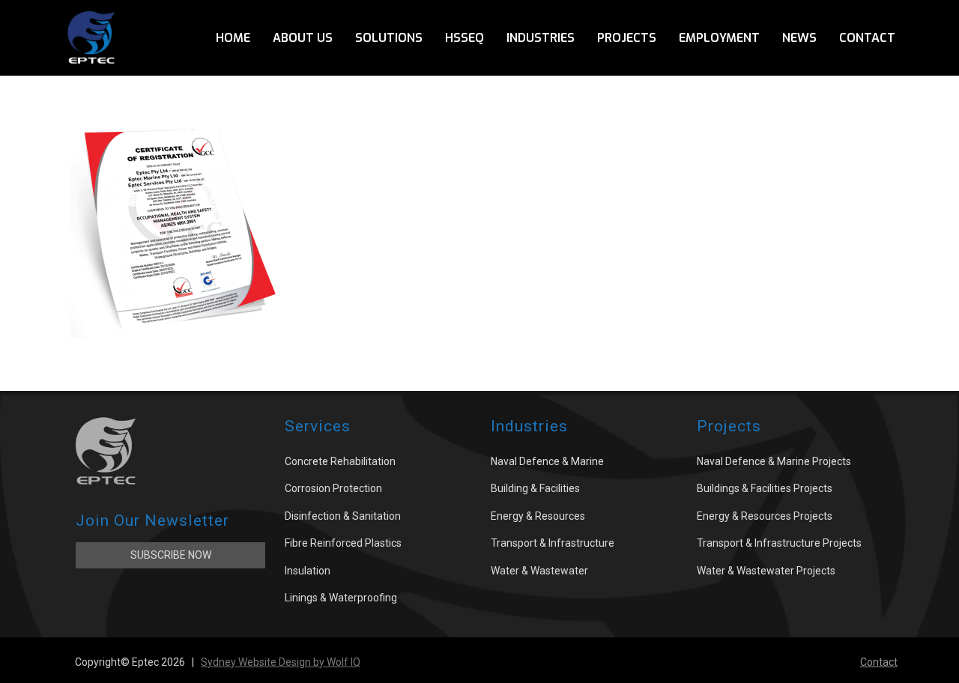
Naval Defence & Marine (547, 461)
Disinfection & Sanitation (343, 516)
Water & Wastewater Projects (766, 571)
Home (233, 38)
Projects (626, 38)
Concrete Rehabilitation (340, 461)
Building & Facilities (535, 488)
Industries (540, 38)
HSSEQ (464, 38)
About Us (303, 38)
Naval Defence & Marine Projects (774, 461)
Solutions (389, 38)
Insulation (307, 571)
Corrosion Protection (333, 488)
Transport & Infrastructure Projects (779, 543)
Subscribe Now (170, 555)
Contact (867, 38)
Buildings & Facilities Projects (764, 488)
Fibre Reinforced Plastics (343, 543)
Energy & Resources (538, 516)
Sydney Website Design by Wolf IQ (280, 662)
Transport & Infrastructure (552, 543)
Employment (719, 38)
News (799, 38)
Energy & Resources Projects (764, 516)
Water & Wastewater (539, 571)
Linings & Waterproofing (341, 598)
